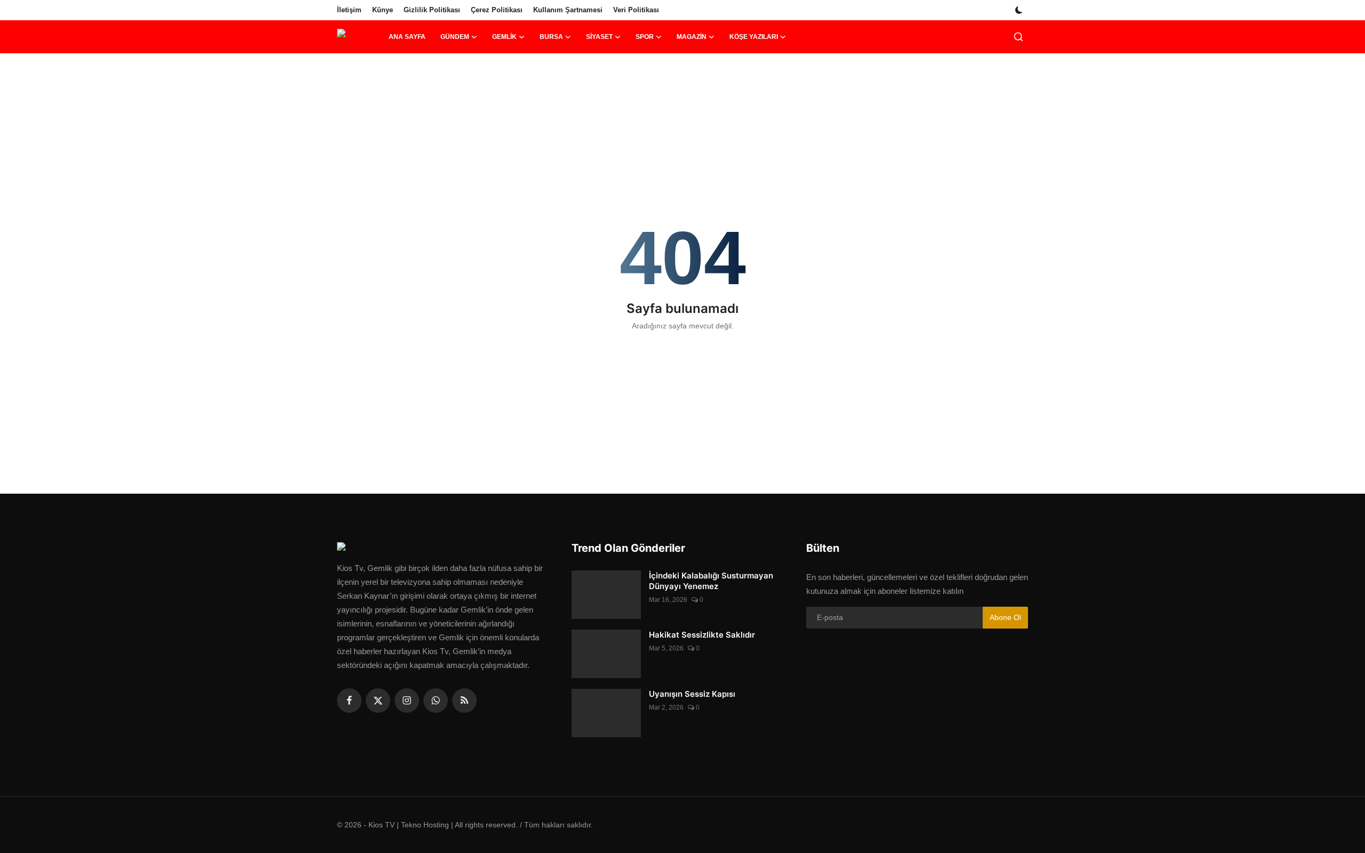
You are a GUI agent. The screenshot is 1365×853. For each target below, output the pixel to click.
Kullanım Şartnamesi (568, 10)
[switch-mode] (1020, 10)
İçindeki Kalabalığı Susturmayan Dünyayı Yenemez (711, 580)
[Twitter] (378, 700)
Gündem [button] (454, 37)
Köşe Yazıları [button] (753, 37)
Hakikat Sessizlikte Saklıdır (702, 635)
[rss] (464, 700)
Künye (382, 10)
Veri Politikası (636, 10)
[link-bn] (682, 88)
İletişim (349, 10)
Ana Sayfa (407, 37)
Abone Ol (1005, 617)
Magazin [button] (691, 37)
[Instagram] (407, 700)
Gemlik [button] (504, 37)
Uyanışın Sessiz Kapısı (692, 694)
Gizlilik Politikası (432, 10)
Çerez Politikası (497, 10)
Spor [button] (645, 37)
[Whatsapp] (435, 700)
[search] (1018, 36)
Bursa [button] (551, 37)
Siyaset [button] (599, 37)
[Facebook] (349, 700)
